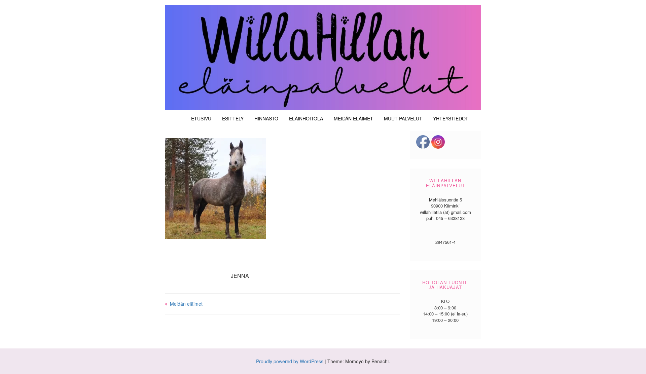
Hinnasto (266, 118)
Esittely (233, 118)
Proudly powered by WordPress (289, 361)
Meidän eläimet (353, 118)
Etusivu (201, 118)
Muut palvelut (403, 118)
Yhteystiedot (450, 118)
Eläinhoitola (306, 118)
